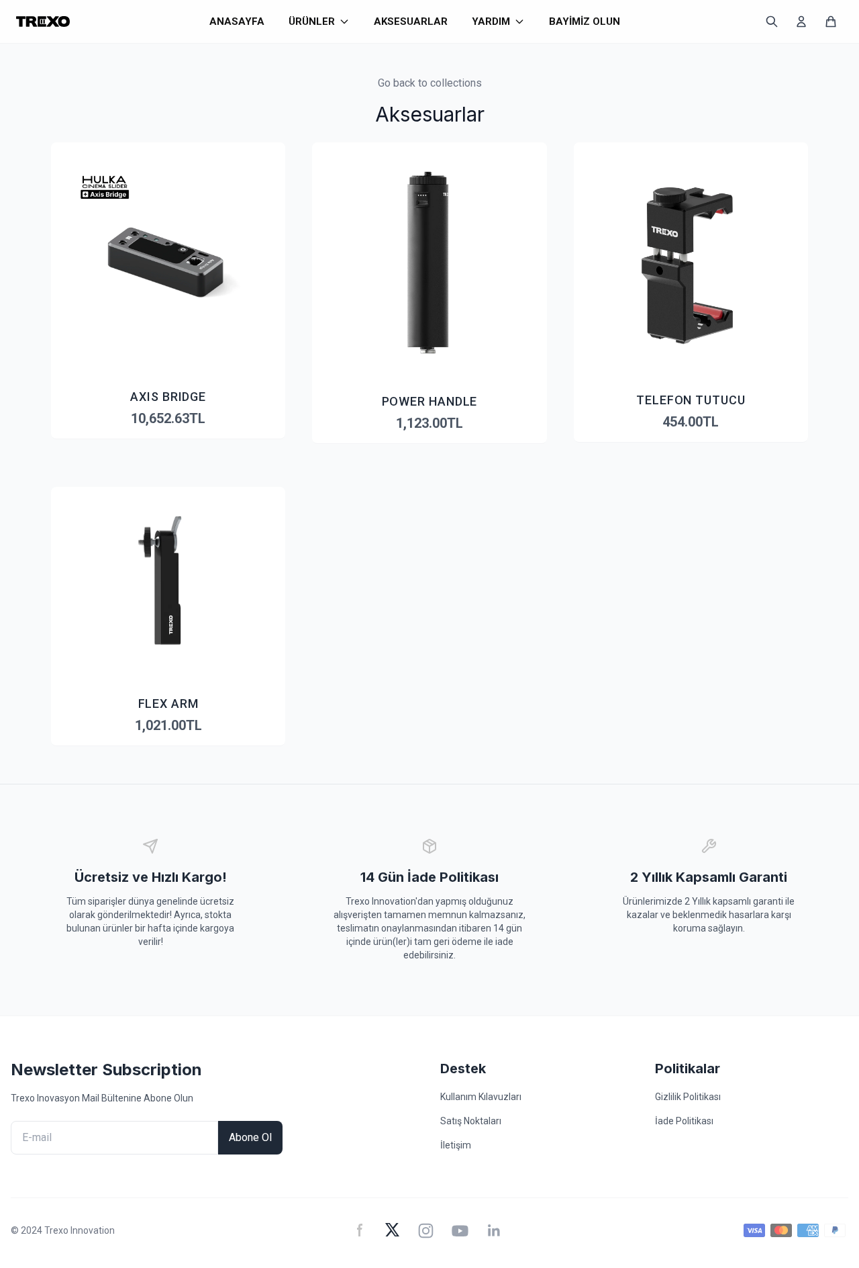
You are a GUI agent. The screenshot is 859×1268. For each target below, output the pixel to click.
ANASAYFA (236, 21)
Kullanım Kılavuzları (480, 1096)
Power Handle (430, 401)
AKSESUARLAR (411, 21)
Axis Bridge (168, 397)
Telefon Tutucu (691, 400)
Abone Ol (250, 1137)
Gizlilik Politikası (688, 1096)
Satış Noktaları (470, 1121)
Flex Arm (168, 703)
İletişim (455, 1145)
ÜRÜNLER (312, 21)
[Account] (801, 21)
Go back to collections (430, 83)
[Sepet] (831, 21)
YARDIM (491, 21)
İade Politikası (684, 1121)
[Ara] (772, 21)
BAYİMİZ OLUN (584, 21)
